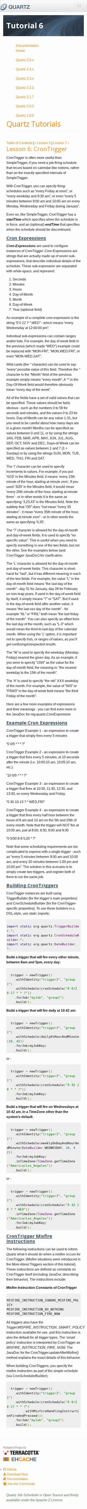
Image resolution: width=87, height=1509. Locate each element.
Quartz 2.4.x (25, 69)
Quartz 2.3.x (25, 78)
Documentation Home (27, 48)
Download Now (17, 1474)
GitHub (11, 1469)
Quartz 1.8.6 (25, 115)
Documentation (17, 1479)
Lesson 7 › (61, 143)
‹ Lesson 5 (43, 143)
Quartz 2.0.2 (25, 106)
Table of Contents (19, 143)
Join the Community (21, 1483)
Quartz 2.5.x (25, 60)
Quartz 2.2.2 (25, 88)
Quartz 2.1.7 (25, 97)
